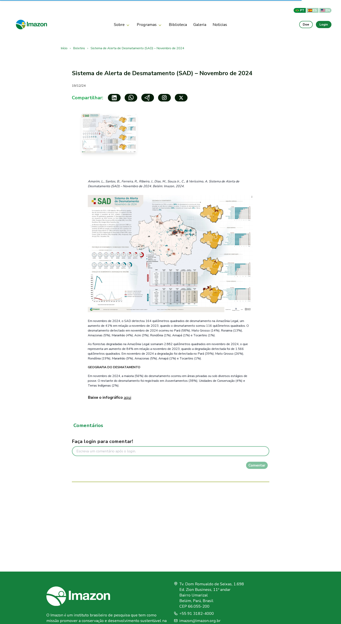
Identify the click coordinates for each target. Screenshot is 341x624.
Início (64, 48)
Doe (306, 24)
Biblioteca (178, 24)
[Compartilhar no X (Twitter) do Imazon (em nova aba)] (181, 97)
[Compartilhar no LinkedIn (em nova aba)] (114, 97)
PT (302, 10)
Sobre (119, 24)
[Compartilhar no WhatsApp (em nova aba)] (131, 97)
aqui (127, 397)
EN (328, 10)
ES (315, 10)
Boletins (79, 48)
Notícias (220, 24)
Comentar (256, 465)
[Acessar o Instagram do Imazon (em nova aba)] (164, 97)
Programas (147, 24)
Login (324, 24)
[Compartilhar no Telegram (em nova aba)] (147, 97)
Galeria (199, 24)
